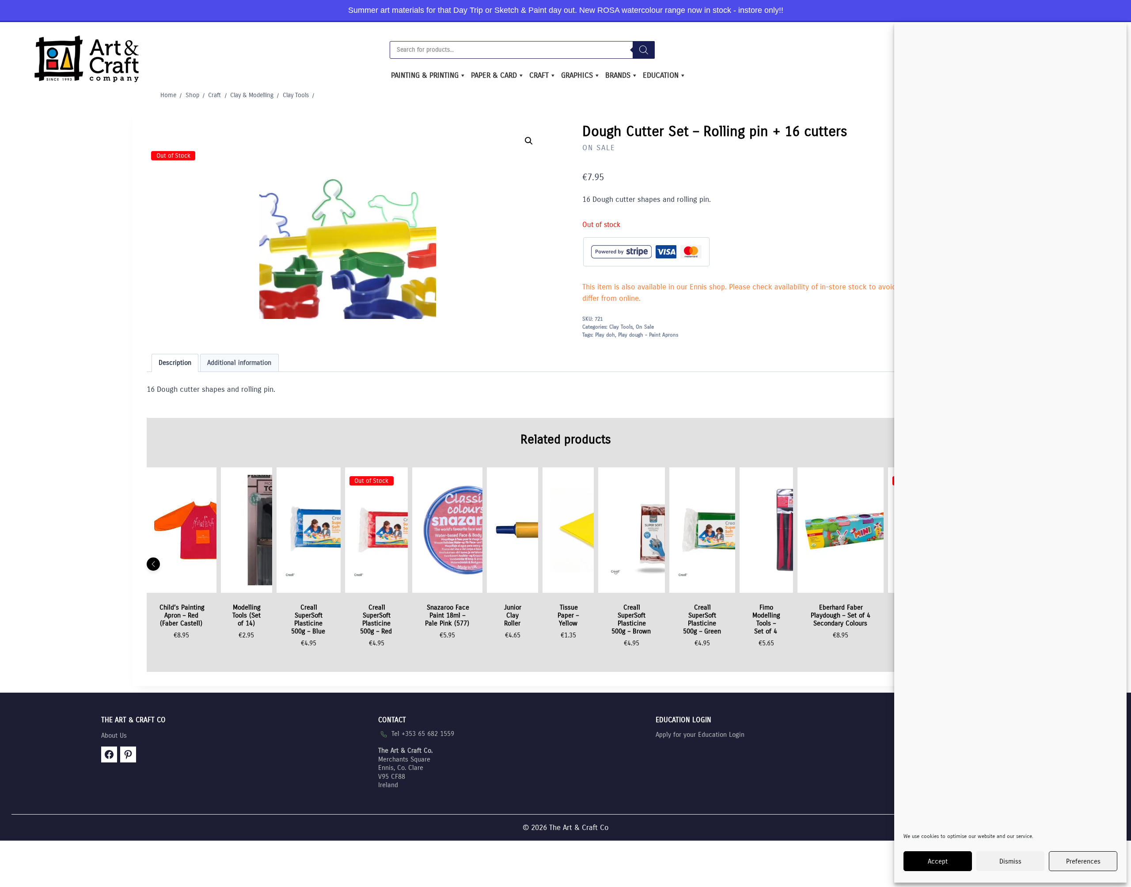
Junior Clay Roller (513, 615)
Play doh (605, 335)
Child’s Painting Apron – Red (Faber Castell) (182, 615)
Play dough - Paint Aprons (648, 335)
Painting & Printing (425, 75)
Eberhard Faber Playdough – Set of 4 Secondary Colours (840, 615)
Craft (539, 75)
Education (661, 75)
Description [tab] (175, 363)
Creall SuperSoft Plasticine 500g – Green (702, 619)
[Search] (644, 50)
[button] (529, 141)
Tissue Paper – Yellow (568, 615)
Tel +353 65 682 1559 (422, 734)
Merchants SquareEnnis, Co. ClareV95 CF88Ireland (405, 768)
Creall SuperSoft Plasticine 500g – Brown (631, 619)
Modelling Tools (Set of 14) (246, 615)
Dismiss (1010, 861)
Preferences (1083, 861)
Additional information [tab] (239, 363)
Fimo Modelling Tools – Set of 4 (766, 619)
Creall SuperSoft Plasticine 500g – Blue (308, 619)
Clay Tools (621, 327)
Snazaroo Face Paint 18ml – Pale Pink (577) (447, 615)
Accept (938, 861)
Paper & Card (494, 75)
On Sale (598, 147)
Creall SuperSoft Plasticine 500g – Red (376, 619)
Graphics (577, 75)
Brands (617, 75)
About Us (114, 735)
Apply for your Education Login (700, 735)
